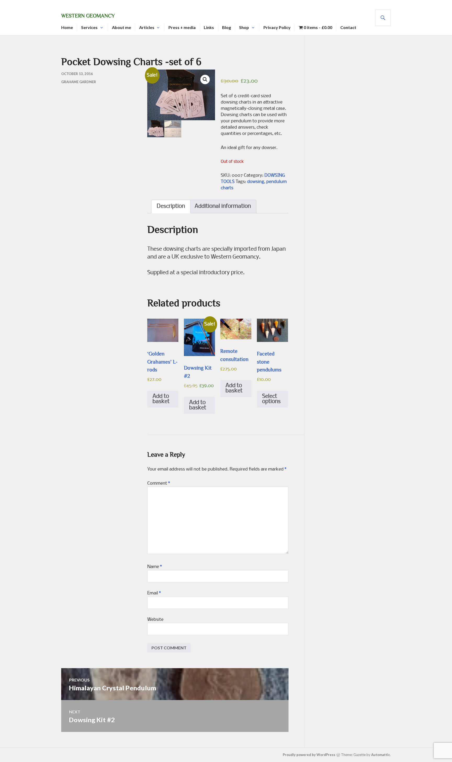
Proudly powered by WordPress (309, 755)
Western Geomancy (88, 16)
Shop (244, 27)
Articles (146, 27)
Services (89, 27)
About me (121, 27)
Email (154, 593)
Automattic (380, 755)
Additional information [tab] (223, 206)
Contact (348, 27)
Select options (271, 399)
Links (209, 27)
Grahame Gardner (78, 82)
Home (67, 27)
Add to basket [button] (161, 399)
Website (155, 619)
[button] (205, 79)
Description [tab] (171, 206)
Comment (158, 483)
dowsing (255, 181)
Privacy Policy (277, 27)
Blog (226, 27)
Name (154, 566)
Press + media (182, 27)
